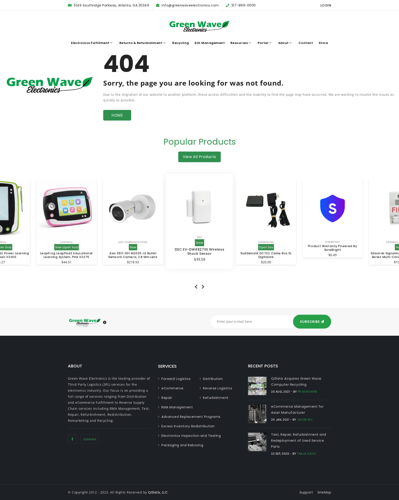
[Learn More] (105, 323)
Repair (166, 397)
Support (306, 492)
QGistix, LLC (158, 492)
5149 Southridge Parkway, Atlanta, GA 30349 (111, 5)
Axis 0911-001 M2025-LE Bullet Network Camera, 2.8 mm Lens (133, 255)
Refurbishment (216, 397)
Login (325, 5)
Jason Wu (304, 420)
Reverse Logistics (217, 388)
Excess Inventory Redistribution (188, 426)
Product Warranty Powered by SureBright (332, 248)
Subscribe (310, 321)
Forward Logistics (176, 378)
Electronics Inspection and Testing (191, 435)
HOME (117, 115)
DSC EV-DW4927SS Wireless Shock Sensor (199, 251)
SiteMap (324, 492)
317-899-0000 (243, 5)
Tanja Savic (306, 454)
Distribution (213, 378)
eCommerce (172, 388)
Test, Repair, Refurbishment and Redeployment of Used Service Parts (298, 440)
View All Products (199, 156)
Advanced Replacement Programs (191, 416)
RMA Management (177, 407)
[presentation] (196, 286)
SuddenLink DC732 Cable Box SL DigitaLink (266, 255)
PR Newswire (307, 392)
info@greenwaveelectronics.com (190, 5)
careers (89, 439)
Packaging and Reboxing (182, 445)
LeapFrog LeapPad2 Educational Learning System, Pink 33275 (66, 255)
